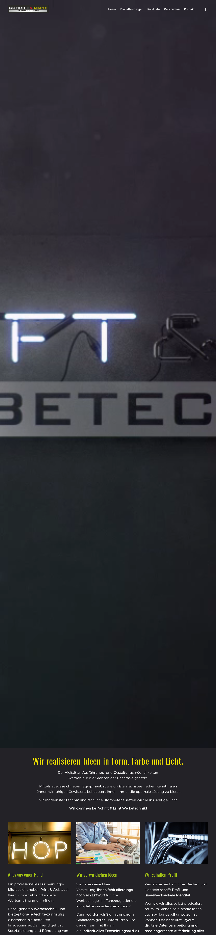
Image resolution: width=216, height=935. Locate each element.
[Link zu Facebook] (205, 9)
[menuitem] (112, 9)
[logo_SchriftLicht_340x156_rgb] (28, 9)
